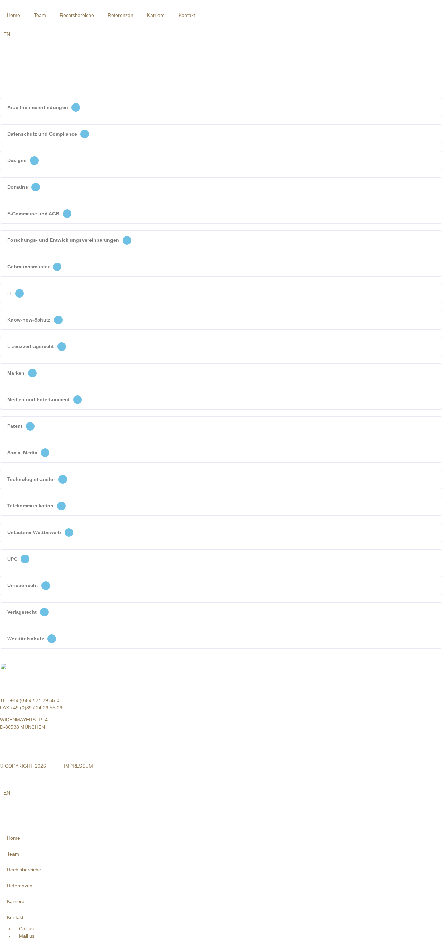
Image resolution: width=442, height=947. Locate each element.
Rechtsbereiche (77, 15)
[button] (221, 107)
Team (40, 15)
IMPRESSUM (78, 766)
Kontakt (187, 15)
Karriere (156, 15)
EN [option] (6, 34)
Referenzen (120, 15)
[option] (6, 34)
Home (13, 15)
